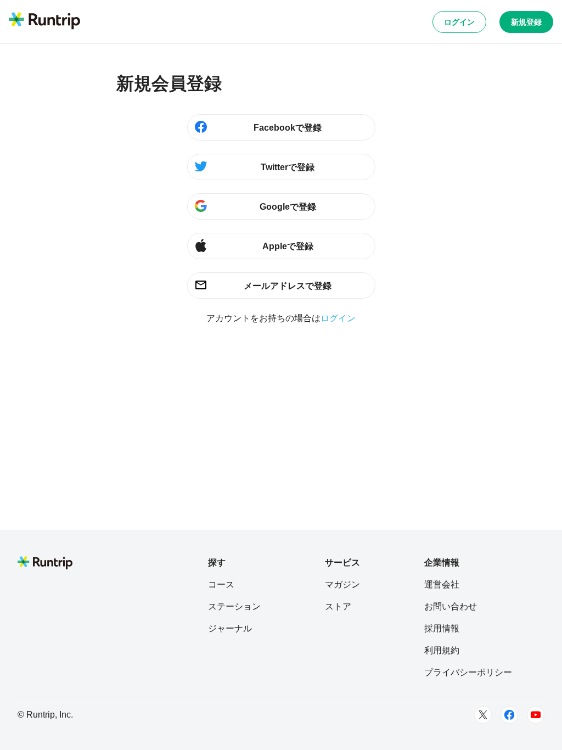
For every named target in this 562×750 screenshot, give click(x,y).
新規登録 (526, 22)
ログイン (459, 22)
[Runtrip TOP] (44, 21)
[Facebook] (509, 715)
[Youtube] (535, 715)
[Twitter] (483, 715)
